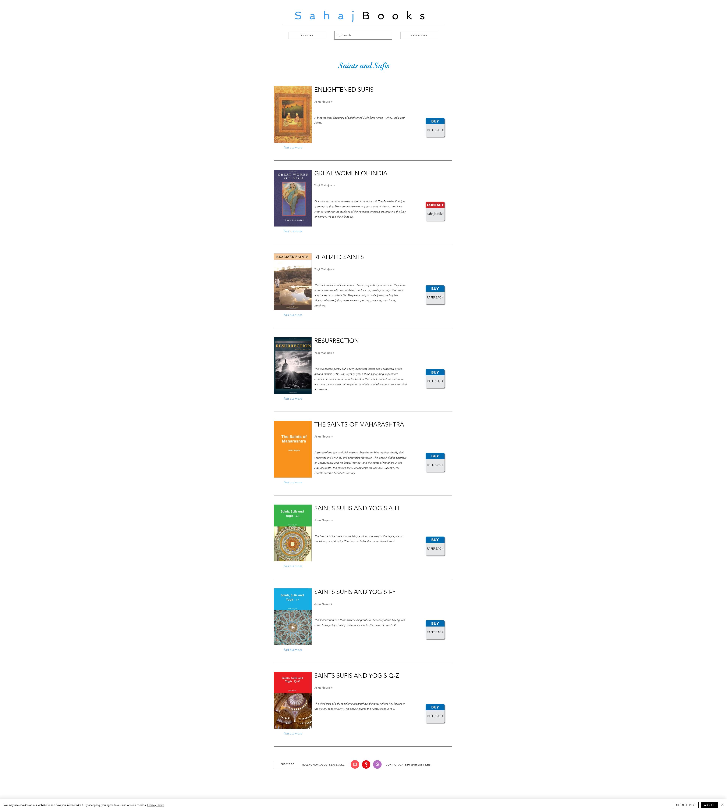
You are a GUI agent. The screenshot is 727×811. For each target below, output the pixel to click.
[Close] (722, 805)
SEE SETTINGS (685, 805)
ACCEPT (709, 805)
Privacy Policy (155, 805)
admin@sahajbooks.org (418, 764)
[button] (355, 764)
